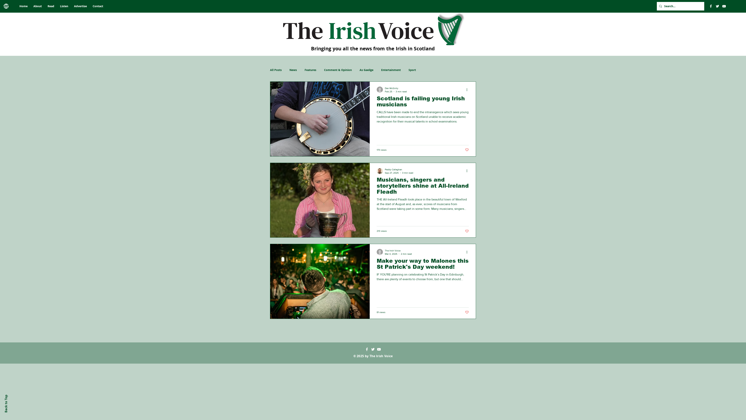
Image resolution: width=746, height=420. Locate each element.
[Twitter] (717, 6)
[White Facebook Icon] (367, 349)
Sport (412, 70)
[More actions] (468, 89)
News (293, 70)
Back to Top (6, 404)
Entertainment (391, 70)
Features (310, 70)
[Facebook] (711, 6)
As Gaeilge (366, 70)
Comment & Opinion (338, 70)
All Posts (276, 70)
